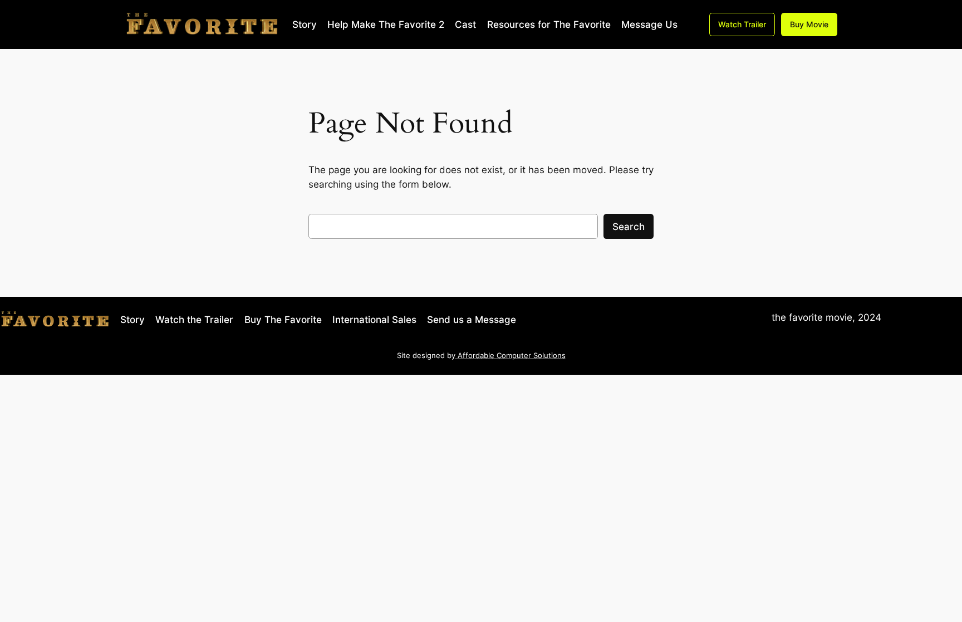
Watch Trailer (742, 24)
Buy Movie (809, 24)
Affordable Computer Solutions (510, 355)
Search (628, 226)
